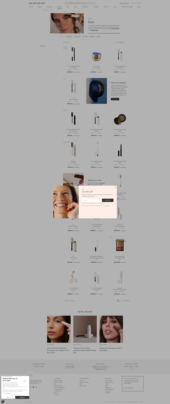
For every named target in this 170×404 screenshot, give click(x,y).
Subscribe (108, 200)
